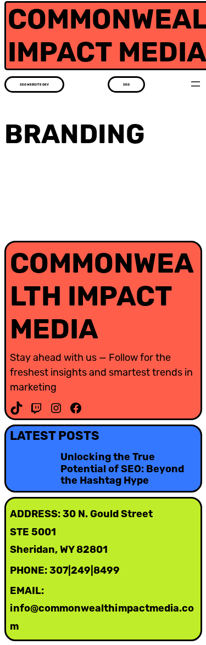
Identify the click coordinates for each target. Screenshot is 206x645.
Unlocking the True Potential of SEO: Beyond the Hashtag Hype (122, 468)
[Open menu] (195, 83)
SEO (126, 84)
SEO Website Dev (34, 84)
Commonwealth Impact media (102, 296)
